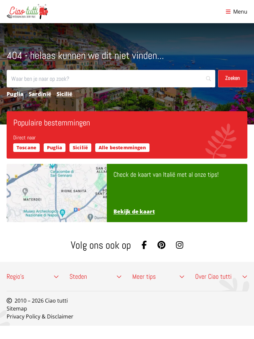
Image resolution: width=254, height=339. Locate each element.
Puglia (15, 94)
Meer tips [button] (144, 276)
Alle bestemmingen (122, 147)
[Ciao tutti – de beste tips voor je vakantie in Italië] (27, 11)
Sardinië (40, 94)
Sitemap (17, 308)
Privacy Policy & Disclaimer (40, 316)
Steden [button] (78, 276)
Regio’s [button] (15, 276)
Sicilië (64, 94)
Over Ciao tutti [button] (213, 276)
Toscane (26, 147)
